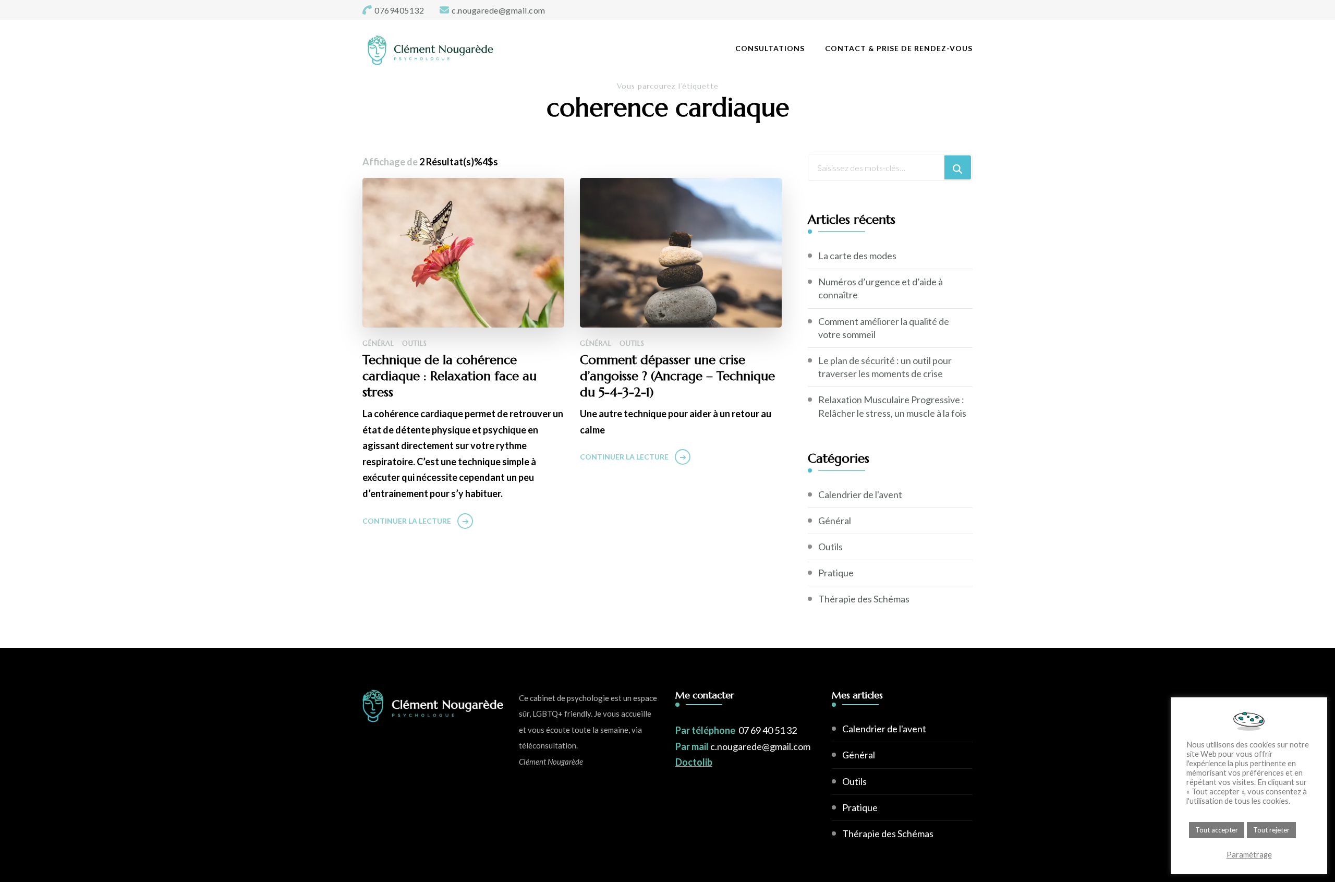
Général (378, 343)
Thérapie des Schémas (863, 599)
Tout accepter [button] (1216, 830)
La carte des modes (857, 255)
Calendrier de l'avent (860, 494)
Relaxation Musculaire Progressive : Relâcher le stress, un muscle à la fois (892, 406)
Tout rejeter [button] (1271, 830)
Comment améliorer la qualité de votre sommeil (883, 328)
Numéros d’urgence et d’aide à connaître (880, 288)
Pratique (836, 572)
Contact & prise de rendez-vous (899, 48)
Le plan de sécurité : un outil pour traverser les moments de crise (885, 367)
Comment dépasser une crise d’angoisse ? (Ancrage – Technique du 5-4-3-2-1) (677, 376)
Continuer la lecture (406, 520)
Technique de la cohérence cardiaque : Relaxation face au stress (449, 376)
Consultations (770, 48)
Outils (414, 343)
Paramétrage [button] (1249, 854)
